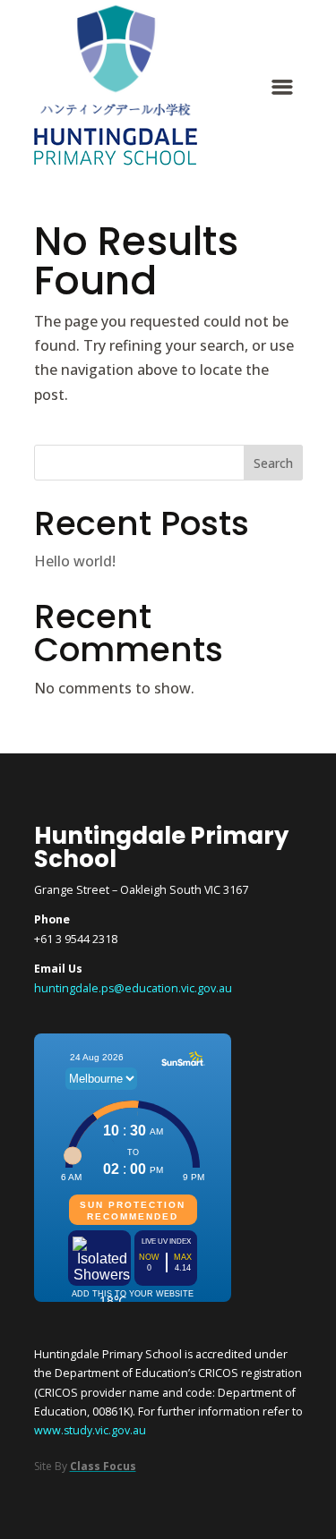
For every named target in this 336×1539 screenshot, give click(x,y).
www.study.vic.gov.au (90, 1430)
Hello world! (75, 561)
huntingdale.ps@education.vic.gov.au (133, 988)
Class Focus (103, 1466)
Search (273, 463)
